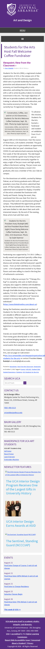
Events (23, 369)
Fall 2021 (28, 369)
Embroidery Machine (11, 459)
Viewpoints (37, 366)
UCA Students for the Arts (31, 372)
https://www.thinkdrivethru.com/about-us (20, 304)
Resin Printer (9, 454)
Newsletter (13, 366)
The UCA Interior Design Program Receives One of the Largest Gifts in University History (23, 487)
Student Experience (9, 372)
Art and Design (22, 20)
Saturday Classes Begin (13, 594)
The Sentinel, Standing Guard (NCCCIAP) (22, 543)
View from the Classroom (25, 366)
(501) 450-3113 (10, 407)
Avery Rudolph (9, 68)
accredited (15, 634)
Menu (22, 30)
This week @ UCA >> (12, 609)
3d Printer (7, 451)
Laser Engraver (9, 457)
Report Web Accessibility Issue (17, 640)
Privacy (30, 643)
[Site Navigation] (22, 39)
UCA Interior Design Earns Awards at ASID (21, 523)
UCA (7, 634)
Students (19, 372)
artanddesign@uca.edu (13, 412)
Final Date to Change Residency (16, 586)
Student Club (36, 369)
